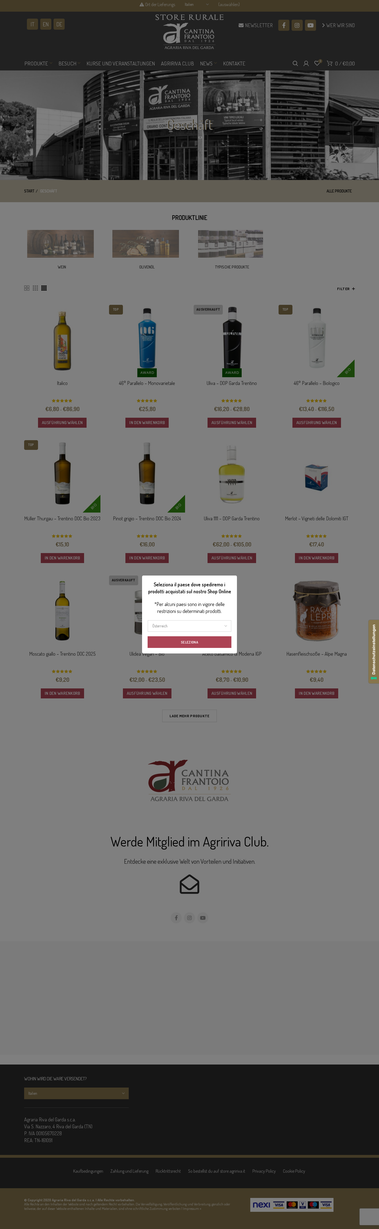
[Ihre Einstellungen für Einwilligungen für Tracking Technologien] (373, 651)
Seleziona (189, 642)
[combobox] (189, 626)
